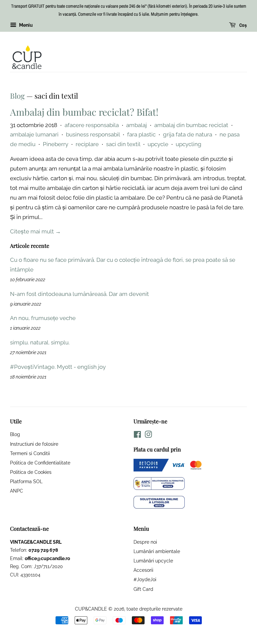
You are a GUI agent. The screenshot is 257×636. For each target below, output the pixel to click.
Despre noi (145, 542)
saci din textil (123, 144)
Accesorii (143, 570)
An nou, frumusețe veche (43, 318)
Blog (17, 96)
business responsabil (93, 134)
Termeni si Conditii (30, 453)
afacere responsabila (92, 125)
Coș (242, 25)
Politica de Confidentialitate (40, 462)
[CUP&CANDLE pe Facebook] (137, 435)
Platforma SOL (26, 481)
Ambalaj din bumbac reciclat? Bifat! (84, 112)
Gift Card (143, 589)
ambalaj (136, 125)
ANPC (16, 491)
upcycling (188, 144)
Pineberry (55, 144)
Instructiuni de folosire (34, 444)
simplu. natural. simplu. (40, 342)
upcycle (158, 144)
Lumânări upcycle (153, 560)
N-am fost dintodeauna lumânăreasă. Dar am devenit (79, 294)
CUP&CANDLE (91, 609)
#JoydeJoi (145, 579)
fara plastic (141, 134)
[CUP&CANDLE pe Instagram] (148, 435)
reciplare (87, 144)
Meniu (25, 25)
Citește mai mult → (35, 231)
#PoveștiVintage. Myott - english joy (58, 366)
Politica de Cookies (31, 472)
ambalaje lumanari (34, 134)
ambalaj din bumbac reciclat (191, 125)
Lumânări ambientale (157, 551)
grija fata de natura (187, 134)
